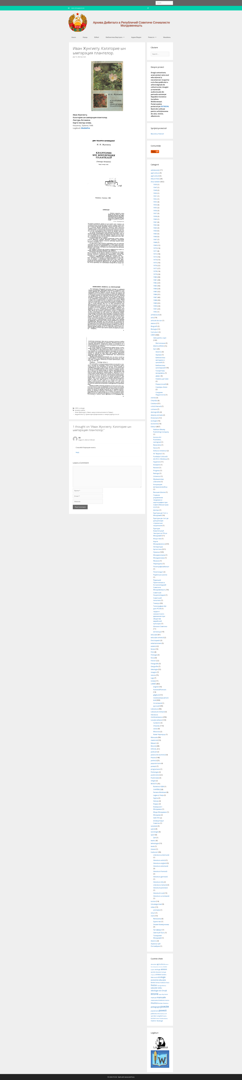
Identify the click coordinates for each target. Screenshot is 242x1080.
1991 (155, 309)
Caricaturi (154, 332)
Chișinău (154, 400)
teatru (153, 840)
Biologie (154, 329)
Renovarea (157, 919)
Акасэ (73, 37)
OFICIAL (154, 749)
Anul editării (155, 182)
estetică (153, 646)
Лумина (156, 552)
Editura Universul (159, 451)
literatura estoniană (160, 866)
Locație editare (156, 720)
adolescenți (155, 170)
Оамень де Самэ (162, 379)
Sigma (155, 798)
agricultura (155, 173)
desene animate (157, 415)
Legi (152, 678)
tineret (153, 849)
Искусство (157, 538)
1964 (155, 231)
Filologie (154, 655)
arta (152, 317)
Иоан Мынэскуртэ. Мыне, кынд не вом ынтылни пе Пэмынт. (94, 412)
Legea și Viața (158, 795)
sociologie (154, 832)
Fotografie (154, 663)
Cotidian (154, 403)
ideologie (155, 990)
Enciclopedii (155, 640)
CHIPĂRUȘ (157, 789)
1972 (155, 254)
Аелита (158, 352)
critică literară (156, 406)
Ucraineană (157, 703)
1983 (155, 286)
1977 (155, 268)
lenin (166, 994)
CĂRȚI (77, 408)
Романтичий (161, 384)
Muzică (153, 746)
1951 (155, 196)
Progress (156, 470)
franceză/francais (159, 689)
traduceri (154, 852)
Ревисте (151, 37)
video (153, 907)
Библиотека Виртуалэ (114, 37)
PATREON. (165, 106)
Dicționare (155, 418)
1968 (155, 242)
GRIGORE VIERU (156, 988)
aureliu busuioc (156, 972)
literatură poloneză (160, 888)
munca (167, 1000)
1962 (155, 225)
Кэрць (85, 37)
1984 (155, 289)
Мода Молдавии (160, 812)
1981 (155, 280)
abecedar (153, 964)
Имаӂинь (167, 37)
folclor (154, 985)
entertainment (156, 643)
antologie (157, 969)
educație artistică (157, 637)
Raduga (156, 473)
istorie (153, 675)
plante (83, 410)
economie (154, 424)
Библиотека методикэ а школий (160, 359)
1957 (155, 213)
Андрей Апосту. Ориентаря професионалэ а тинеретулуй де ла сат (97, 414)
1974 (155, 260)
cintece (158, 974)
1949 (155, 190)
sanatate (154, 826)
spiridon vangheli (157, 1016)
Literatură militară (158, 712)
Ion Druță (163, 990)
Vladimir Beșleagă (157, 1021)
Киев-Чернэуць (159, 734)
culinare (154, 409)
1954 (155, 205)
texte (152, 846)
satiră (153, 829)
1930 (155, 184)
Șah (154, 837)
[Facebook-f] (148, 8)
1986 (155, 294)
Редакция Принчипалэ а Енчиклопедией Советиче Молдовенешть (159, 585)
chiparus (153, 974)
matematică (155, 1000)
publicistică (155, 775)
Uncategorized (156, 904)
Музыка (156, 561)
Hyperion (156, 462)
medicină (154, 740)
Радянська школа (160, 575)
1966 (155, 236)
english (156, 687)
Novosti (156, 467)
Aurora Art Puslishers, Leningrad (157, 439)
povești (153, 766)
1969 (155, 245)
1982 (155, 283)
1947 (155, 187)
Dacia (155, 448)
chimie (153, 398)
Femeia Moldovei (159, 792)
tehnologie (155, 843)
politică (153, 760)
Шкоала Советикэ (160, 626)
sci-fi (165, 1013)
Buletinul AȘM (158, 786)
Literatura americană (161, 855)
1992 (155, 312)
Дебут (158, 376)
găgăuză (156, 695)
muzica (154, 1003)
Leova (155, 729)
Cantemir (156, 723)
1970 (155, 248)
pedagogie (155, 1007)
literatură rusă (158, 893)
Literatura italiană (160, 885)
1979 (155, 274)
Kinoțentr (156, 465)
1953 (155, 202)
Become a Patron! (157, 134)
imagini (154, 672)
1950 (155, 193)
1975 (155, 263)
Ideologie (154, 669)
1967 (155, 239)
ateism (153, 323)
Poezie (153, 757)
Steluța (156, 801)
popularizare (156, 763)
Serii (155, 349)
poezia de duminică (158, 755)
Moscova (156, 731)
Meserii (153, 743)
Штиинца (157, 632)
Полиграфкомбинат (161, 566)
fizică (153, 658)
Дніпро (156, 510)
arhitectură (155, 315)
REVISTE (154, 784)
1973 (155, 257)
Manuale (154, 737)
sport (153, 835)
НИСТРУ (156, 818)
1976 (155, 265)
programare (155, 769)
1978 (155, 271)
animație (156, 910)
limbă (153, 681)
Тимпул (156, 603)
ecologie (82, 408)
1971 (155, 251)
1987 (155, 297)
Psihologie (155, 772)
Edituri (96, 37)
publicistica (154, 1013)
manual (153, 997)
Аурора (158, 355)
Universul (156, 476)
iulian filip (161, 994)
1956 (155, 210)
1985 (155, 291)
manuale (161, 997)
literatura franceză (160, 871)
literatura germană (160, 877)
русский (156, 706)
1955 (155, 208)
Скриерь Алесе (161, 387)
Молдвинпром (159, 555)
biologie (164, 972)
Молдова (157, 815)
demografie (155, 412)
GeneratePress (129, 1077)
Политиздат (158, 572)
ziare (152, 916)
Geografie (154, 666)
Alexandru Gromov (158, 967)
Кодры (156, 804)
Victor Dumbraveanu (162, 1018)
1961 (155, 222)
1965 (155, 234)
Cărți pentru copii (159, 338)
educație (154, 635)
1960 (155, 219)
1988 (155, 300)
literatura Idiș (158, 882)
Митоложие (160, 343)
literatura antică (159, 860)
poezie (164, 1006)
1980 (155, 277)
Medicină (162, 1000)
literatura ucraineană (161, 896)
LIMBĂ (153, 684)
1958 (155, 216)
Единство (157, 921)
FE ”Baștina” (157, 454)
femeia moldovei (160, 982)
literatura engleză (159, 863)
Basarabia (157, 445)
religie (153, 781)
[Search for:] (164, 3)
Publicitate (155, 778)
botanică (77, 410)
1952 (155, 199)
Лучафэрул (157, 930)
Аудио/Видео (136, 37)
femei (153, 649)
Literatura (154, 709)
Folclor (153, 661)
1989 (155, 303)
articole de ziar (156, 320)
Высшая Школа (159, 492)
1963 (155, 228)
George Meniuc (161, 985)
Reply (77, 452)
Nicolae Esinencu (163, 1003)
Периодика (157, 564)
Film (152, 652)
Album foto (155, 179)
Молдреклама (158, 558)
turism (153, 901)
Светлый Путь (158, 932)
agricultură (155, 176)
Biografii (154, 326)
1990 (155, 306)
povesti (163, 1010)
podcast (154, 752)
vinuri (153, 913)
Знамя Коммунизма (161, 924)
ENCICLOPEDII (158, 346)
